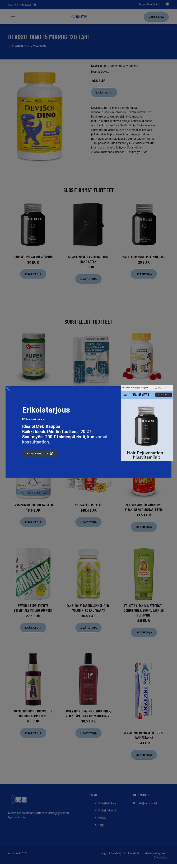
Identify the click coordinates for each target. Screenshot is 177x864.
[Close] (8, 388)
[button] (40, 453)
